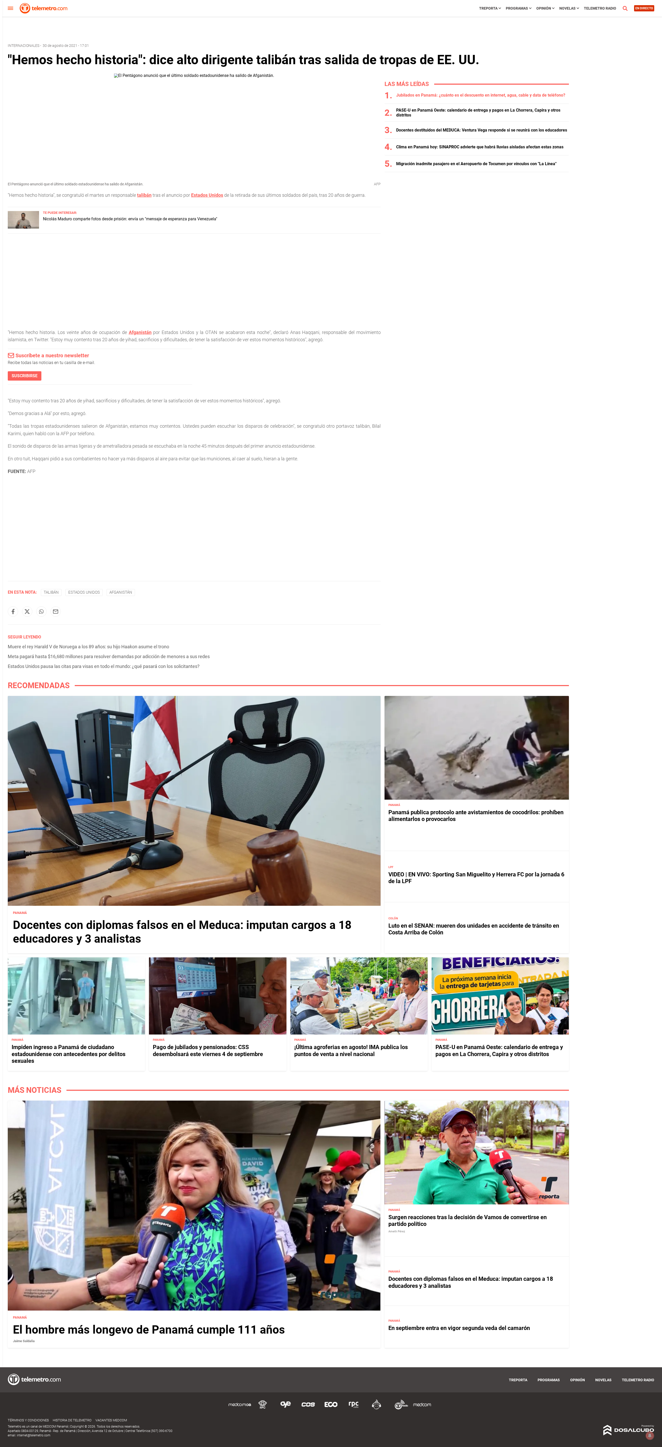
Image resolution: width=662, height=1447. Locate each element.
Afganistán (140, 332)
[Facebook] (13, 611)
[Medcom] (422, 1408)
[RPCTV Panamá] (262, 1408)
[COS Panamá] (308, 1408)
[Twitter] (27, 611)
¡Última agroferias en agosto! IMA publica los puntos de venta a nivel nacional (351, 1050)
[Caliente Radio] (376, 1408)
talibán (144, 195)
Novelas (567, 8)
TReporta (488, 8)
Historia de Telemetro (72, 1420)
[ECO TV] (331, 1408)
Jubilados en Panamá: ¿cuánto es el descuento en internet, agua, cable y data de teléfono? (480, 95)
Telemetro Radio (600, 8)
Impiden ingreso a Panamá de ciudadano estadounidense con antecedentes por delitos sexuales (68, 1054)
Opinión (543, 8)
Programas (517, 8)
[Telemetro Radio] (399, 1408)
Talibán (51, 592)
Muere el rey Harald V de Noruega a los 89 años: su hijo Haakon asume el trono (88, 646)
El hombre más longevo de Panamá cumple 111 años (149, 1329)
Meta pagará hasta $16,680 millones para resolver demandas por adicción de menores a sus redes (109, 656)
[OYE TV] (285, 1408)
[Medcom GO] (240, 1408)
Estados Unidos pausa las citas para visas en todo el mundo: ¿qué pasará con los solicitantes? (104, 666)
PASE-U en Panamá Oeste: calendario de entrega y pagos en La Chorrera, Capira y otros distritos (499, 1050)
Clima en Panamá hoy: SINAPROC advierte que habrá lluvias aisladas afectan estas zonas (479, 146)
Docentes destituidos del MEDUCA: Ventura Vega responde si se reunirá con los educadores (481, 130)
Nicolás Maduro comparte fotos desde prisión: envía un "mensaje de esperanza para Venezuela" (130, 218)
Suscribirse (24, 375)
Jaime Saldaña (24, 1341)
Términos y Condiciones (28, 1420)
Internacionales (23, 45)
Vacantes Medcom (111, 1420)
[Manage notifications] (650, 1435)
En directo (644, 8)
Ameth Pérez (396, 1231)
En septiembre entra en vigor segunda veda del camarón (459, 1328)
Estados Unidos (207, 195)
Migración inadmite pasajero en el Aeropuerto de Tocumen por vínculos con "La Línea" (476, 163)
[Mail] (55, 611)
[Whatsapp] (41, 611)
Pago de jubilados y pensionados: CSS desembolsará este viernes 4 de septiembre (208, 1050)
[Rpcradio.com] (353, 1408)
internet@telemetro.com (33, 1435)
